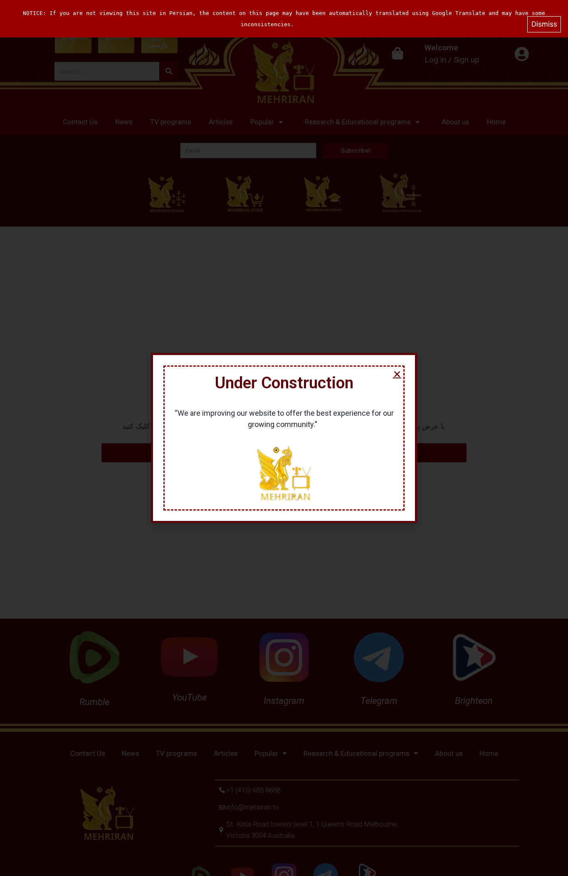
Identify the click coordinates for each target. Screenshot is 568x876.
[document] (284, 438)
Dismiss (544, 24)
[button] (397, 374)
